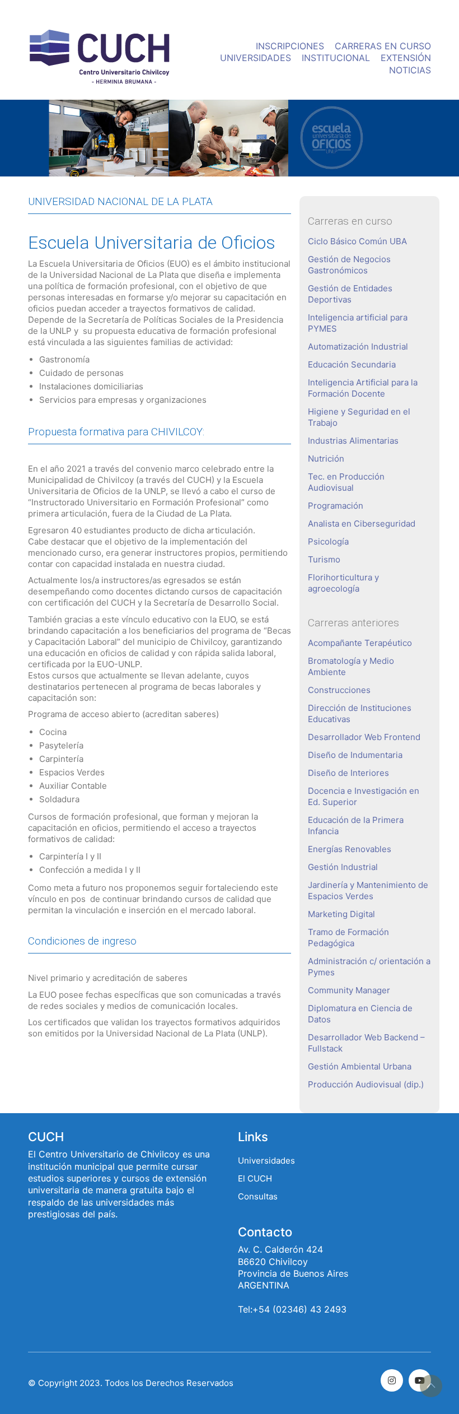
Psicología (328, 541)
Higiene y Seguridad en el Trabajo (359, 417)
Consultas (258, 1196)
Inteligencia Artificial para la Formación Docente (363, 388)
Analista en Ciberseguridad (361, 523)
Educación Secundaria (352, 364)
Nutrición (326, 458)
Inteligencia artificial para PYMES (358, 323)
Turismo (324, 559)
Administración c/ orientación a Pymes (369, 967)
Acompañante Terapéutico (360, 643)
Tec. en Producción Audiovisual (346, 482)
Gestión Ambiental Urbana (359, 1066)
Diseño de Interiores (348, 773)
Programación (335, 505)
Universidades (266, 1160)
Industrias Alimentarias (353, 440)
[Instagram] (392, 1380)
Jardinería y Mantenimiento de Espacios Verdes (368, 890)
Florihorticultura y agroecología (343, 583)
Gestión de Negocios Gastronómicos (349, 265)
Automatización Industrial (358, 346)
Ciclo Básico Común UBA (357, 241)
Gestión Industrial (343, 867)
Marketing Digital (341, 914)
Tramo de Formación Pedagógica (348, 937)
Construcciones (339, 690)
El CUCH (255, 1178)
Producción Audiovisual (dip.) (366, 1084)
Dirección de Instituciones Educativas (359, 713)
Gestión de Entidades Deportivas (350, 294)
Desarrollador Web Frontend (364, 737)
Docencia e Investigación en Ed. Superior (363, 796)
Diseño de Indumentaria (355, 755)
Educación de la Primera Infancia (356, 825)
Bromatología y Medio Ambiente (351, 666)
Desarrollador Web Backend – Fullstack (366, 1043)
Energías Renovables (349, 849)
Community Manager (349, 990)
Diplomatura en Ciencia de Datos (360, 1014)
